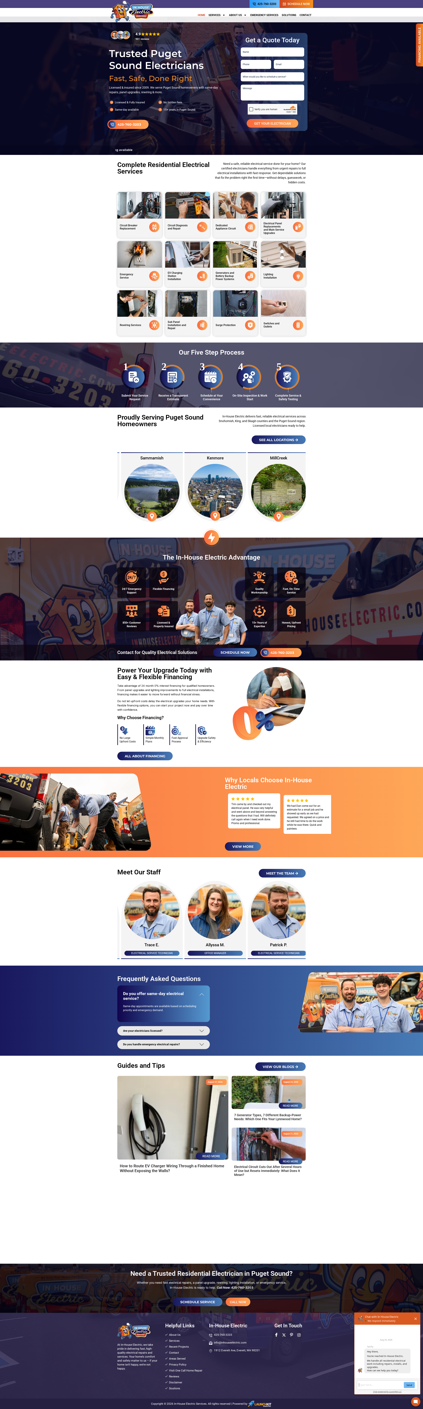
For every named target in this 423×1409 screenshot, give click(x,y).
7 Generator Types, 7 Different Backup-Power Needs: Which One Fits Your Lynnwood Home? (268, 1117)
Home (201, 15)
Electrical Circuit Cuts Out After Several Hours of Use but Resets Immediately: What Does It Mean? (268, 1171)
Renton (211, 458)
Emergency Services (264, 15)
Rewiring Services (130, 325)
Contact (305, 15)
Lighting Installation (270, 276)
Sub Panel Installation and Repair (177, 325)
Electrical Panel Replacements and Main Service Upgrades (274, 228)
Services (215, 15)
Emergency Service (126, 276)
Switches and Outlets (271, 325)
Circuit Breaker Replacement (128, 227)
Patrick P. (274, 944)
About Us (235, 15)
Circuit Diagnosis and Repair (178, 227)
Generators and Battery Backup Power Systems (225, 276)
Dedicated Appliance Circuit (226, 227)
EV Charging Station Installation (175, 276)
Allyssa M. (211, 944)
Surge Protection (226, 325)
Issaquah (275, 458)
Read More (211, 1156)
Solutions (289, 15)
